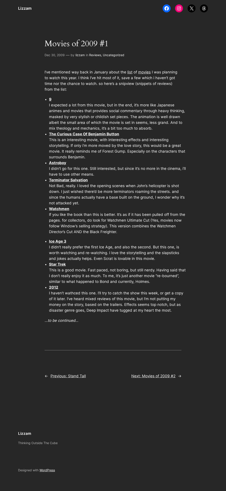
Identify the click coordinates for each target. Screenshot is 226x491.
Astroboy (57, 163)
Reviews (95, 55)
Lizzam (25, 8)
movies (144, 72)
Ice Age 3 (57, 241)
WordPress (47, 470)
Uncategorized (113, 55)
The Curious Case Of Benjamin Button (84, 134)
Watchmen (59, 209)
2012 (53, 287)
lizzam (80, 55)
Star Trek (57, 264)
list (129, 72)
